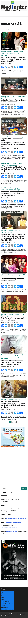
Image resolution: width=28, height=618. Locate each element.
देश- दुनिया (4, 188)
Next (18, 422)
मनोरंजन (3, 51)
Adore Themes (5, 616)
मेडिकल (15, 163)
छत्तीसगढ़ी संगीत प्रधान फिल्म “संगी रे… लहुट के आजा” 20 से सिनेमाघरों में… (14, 101)
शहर (7, 53)
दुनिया (2, 275)
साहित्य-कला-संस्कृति (14, 53)
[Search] (25, 14)
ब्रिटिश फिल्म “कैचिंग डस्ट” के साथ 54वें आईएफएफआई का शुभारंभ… (12, 319)
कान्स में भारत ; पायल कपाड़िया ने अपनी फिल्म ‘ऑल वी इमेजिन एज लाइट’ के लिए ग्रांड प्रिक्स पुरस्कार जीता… (12, 194)
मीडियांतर (9, 51)
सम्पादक (4, 63)
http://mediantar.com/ (10, 528)
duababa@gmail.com (13, 522)
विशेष (2, 53)
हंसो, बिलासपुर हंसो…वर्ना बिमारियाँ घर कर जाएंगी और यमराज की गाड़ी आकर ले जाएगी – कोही (13, 169)
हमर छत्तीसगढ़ (4, 55)
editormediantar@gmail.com (16, 518)
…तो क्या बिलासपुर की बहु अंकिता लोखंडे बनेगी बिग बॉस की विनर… (12, 280)
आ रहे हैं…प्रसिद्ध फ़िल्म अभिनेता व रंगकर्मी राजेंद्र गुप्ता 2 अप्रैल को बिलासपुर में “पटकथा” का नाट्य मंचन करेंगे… (14, 59)
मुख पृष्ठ (16, 51)
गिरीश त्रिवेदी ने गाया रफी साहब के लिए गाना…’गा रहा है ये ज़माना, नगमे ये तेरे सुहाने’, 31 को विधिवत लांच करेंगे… (12, 362)
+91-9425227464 (11, 531)
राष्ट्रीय (21, 51)
